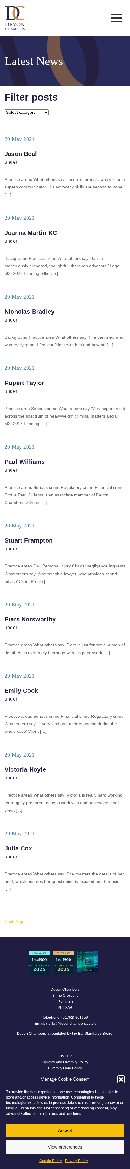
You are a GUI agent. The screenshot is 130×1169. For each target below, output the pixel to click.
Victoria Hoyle (25, 769)
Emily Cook (21, 690)
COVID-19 (65, 1056)
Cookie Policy (50, 1161)
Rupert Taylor (24, 383)
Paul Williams (25, 462)
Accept (65, 1130)
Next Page (14, 921)
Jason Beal (21, 154)
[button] (121, 1079)
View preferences (65, 1146)
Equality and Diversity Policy (65, 1062)
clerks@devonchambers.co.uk (71, 1023)
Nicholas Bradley (29, 311)
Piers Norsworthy (30, 619)
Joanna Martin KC (31, 232)
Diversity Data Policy (65, 1068)
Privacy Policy (76, 1161)
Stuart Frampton (29, 540)
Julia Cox (18, 848)
